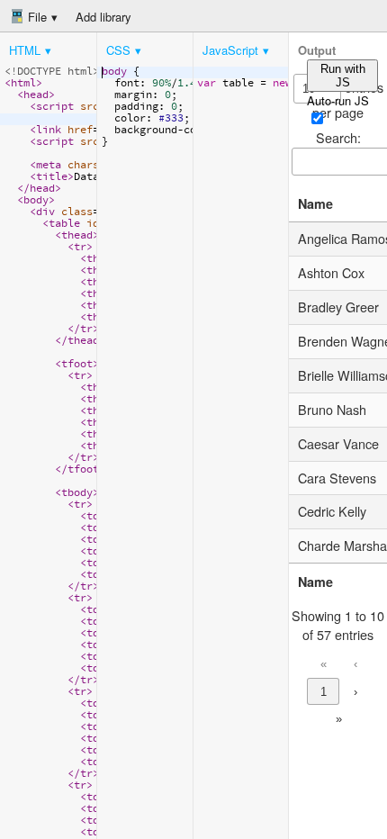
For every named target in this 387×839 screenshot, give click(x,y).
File (35, 16)
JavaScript (230, 50)
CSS (118, 50)
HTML (24, 50)
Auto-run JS (338, 100)
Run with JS (342, 75)
